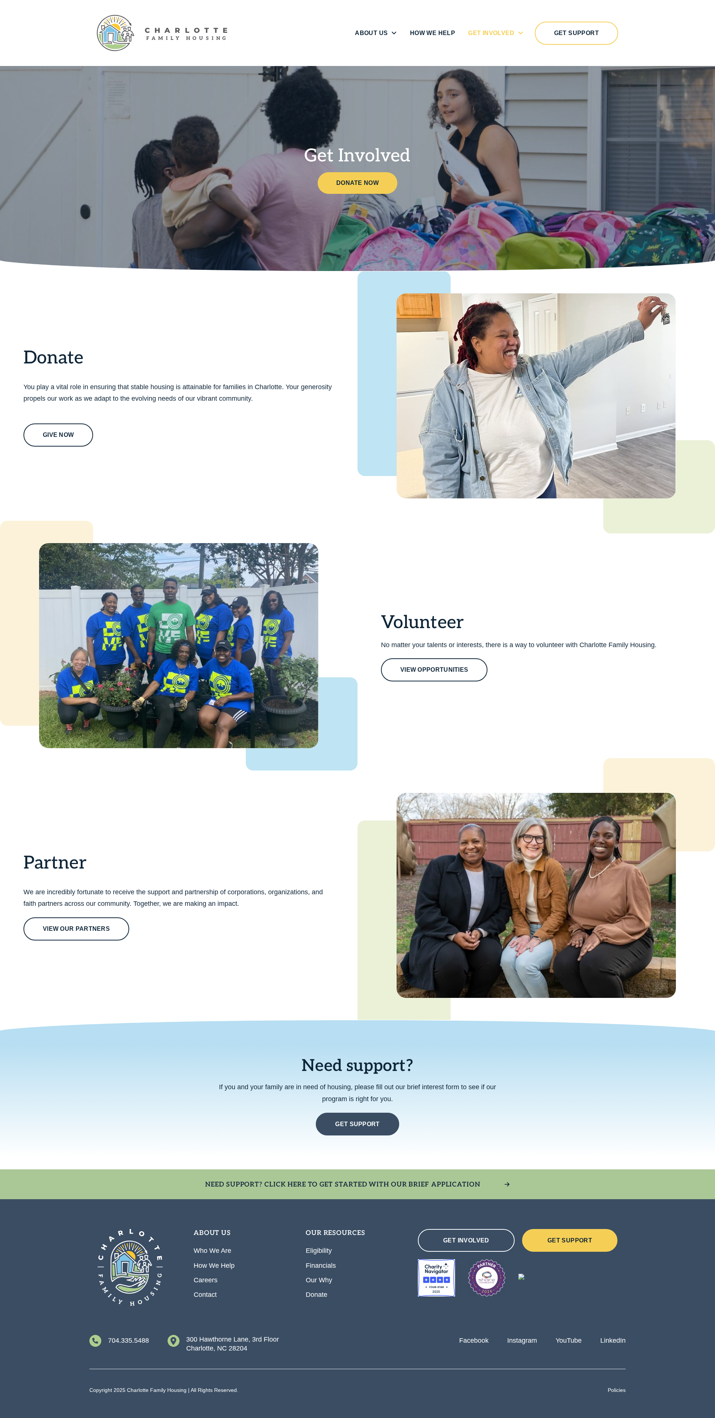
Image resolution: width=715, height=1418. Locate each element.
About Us (371, 33)
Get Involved (491, 33)
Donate (316, 1294)
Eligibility (319, 1250)
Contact (205, 1294)
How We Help (432, 33)
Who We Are (212, 1250)
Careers (205, 1280)
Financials (321, 1265)
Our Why (319, 1280)
